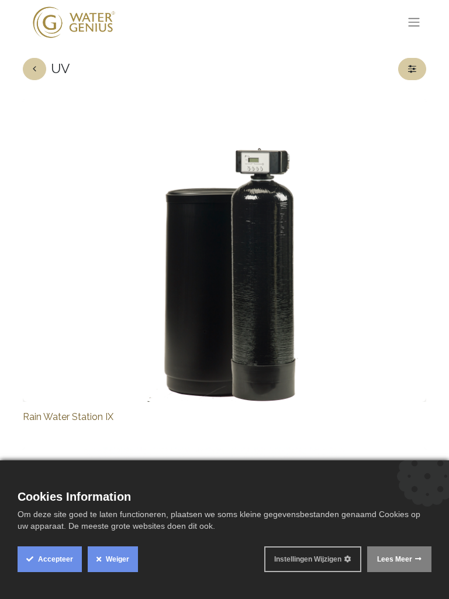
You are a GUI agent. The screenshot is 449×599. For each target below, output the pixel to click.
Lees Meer (394, 559)
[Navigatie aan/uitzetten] (414, 22)
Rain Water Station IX (68, 416)
